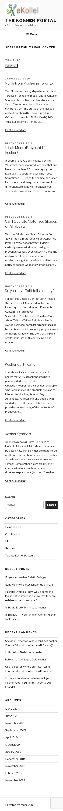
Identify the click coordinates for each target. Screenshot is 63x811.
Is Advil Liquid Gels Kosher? (31, 659)
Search (10, 497)
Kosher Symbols (18, 434)
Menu (33, 34)
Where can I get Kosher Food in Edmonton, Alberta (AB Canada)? (28, 683)
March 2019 (12, 744)
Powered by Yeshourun (19, 804)
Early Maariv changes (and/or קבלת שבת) (29, 584)
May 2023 (11, 708)
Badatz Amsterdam (31, 652)
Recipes (10, 548)
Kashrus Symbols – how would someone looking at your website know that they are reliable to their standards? (30, 596)
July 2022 (11, 716)
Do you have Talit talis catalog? (29, 291)
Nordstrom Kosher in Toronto (29, 83)
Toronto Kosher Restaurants (22, 555)
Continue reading (15, 130)
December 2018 (15, 759)
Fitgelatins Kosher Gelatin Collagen (26, 577)
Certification (12, 534)
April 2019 (11, 737)
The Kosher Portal (31, 20)
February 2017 (14, 773)
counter (11, 66)
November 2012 (15, 780)
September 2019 (15, 730)
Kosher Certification (21, 364)
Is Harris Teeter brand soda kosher (25, 607)
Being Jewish (13, 527)
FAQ (7, 541)
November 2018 (15, 766)
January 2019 (13, 751)
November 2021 (15, 723)
